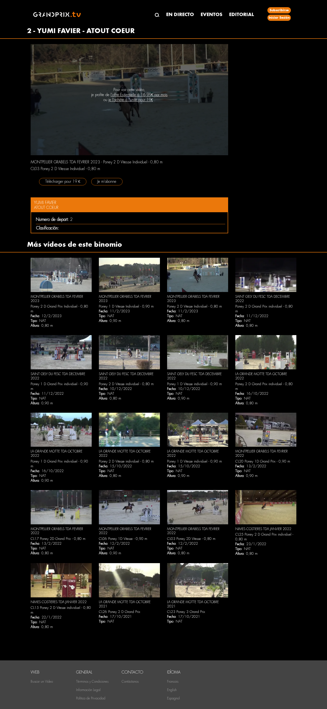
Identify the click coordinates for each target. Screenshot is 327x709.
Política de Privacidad (90, 698)
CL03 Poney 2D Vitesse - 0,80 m (191, 538)
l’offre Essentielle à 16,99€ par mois (139, 94)
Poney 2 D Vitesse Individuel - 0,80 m (194, 306)
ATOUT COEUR (46, 207)
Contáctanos (130, 681)
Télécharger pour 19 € (62, 181)
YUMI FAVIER (45, 202)
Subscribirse (279, 10)
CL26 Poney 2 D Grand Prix (119, 611)
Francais (172, 681)
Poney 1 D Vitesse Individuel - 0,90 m (126, 306)
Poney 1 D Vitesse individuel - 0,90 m (194, 384)
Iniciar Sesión (279, 18)
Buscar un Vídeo (42, 681)
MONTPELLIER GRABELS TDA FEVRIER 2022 (57, 531)
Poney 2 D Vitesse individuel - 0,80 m (126, 384)
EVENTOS (211, 14)
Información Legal (88, 690)
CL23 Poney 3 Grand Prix (186, 611)
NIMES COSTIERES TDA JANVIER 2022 (263, 529)
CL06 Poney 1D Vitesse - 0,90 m (123, 538)
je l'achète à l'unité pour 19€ (130, 99)
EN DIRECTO (180, 14)
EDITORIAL (241, 14)
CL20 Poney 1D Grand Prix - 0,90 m (262, 461)
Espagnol (173, 698)
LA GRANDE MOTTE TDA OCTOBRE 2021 (125, 604)
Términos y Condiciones (92, 681)
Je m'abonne (106, 181)
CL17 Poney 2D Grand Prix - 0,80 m (58, 538)
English (172, 690)
